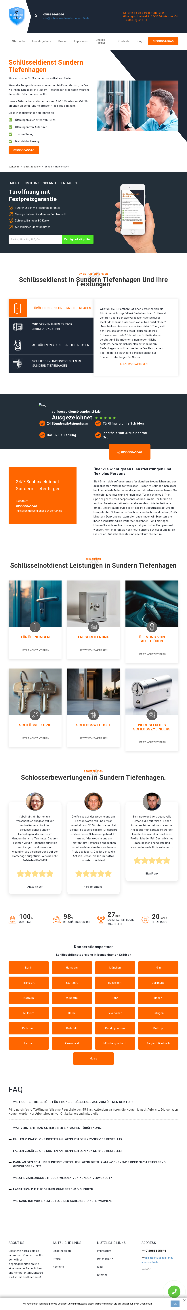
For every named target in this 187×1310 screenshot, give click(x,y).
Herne (72, 1013)
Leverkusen (115, 1013)
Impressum (81, 41)
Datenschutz (105, 1258)
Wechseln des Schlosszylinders (152, 727)
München (115, 967)
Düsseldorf (115, 982)
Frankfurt (29, 982)
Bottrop (158, 1028)
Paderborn (28, 1028)
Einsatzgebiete (41, 41)
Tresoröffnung (93, 637)
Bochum (29, 997)
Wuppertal (72, 997)
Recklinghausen (115, 1028)
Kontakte (123, 41)
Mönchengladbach (115, 1043)
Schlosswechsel (93, 725)
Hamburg (72, 967)
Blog (139, 41)
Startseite (18, 41)
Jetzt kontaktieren (133, 364)
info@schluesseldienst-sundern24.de (66, 18)
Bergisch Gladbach (158, 1043)
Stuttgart (72, 982)
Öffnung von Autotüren (152, 639)
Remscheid (72, 1043)
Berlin (28, 967)
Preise (62, 41)
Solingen (158, 1013)
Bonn (115, 997)
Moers (94, 1058)
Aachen (28, 1043)
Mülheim (28, 1013)
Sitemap (102, 1274)
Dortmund (158, 982)
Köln (158, 967)
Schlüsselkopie (35, 725)
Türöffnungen (35, 637)
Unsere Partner (100, 41)
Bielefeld (71, 1028)
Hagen (158, 997)
